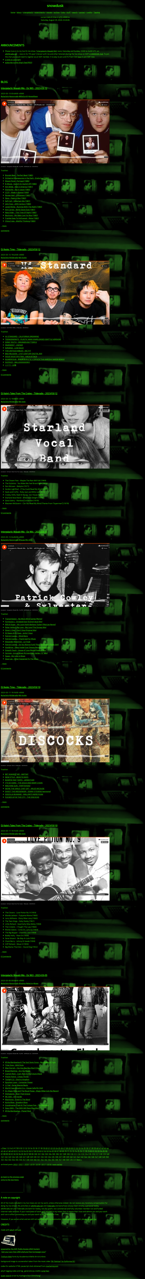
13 (29, 1148)
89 (7, 1153)
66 (55, 1151)
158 (27, 1159)
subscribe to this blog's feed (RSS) (18, 62)
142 (78, 1156)
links (63, 12)
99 (32, 1153)
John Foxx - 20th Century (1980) (18, 203)
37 (90, 1148)
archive (57, 12)
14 (31, 1148)
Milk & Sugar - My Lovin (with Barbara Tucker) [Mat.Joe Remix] (30, 624)
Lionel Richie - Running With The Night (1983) (23, 206)
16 (36, 1148)
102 (42, 1153)
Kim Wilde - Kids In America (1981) (19, 186)
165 (53, 1159)
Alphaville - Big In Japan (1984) (17, 189)
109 (68, 1153)
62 (45, 1151)
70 (66, 1151)
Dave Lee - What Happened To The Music (21, 658)
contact (82, 12)
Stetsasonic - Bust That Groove (17, 1093)
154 (13, 1159)
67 (58, 1151)
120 (107, 1153)
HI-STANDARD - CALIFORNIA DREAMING (22, 336)
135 (53, 1156)
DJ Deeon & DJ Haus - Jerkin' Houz (19, 633)
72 (71, 1151)
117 (97, 1153)
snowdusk (3, 166)
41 (100, 1148)
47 (7, 1151)
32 (77, 1148)
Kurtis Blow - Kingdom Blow (16, 1102)
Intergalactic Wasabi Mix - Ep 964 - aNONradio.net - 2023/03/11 (22, 610)
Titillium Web (6, 1256)
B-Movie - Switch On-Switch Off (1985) (21, 183)
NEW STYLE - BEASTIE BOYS (16, 777)
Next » (79, 1159)
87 (2, 1153)
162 (42, 1159)
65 (53, 1151)
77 (83, 1151)
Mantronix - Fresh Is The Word (17, 1099)
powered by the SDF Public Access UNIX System (23, 1250)
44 (108, 1148)
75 (78, 1151)
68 (60, 1151)
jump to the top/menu (10, 1179)
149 (103, 1156)
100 (35, 1153)
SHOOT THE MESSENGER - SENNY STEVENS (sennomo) (28, 791)
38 (92, 1148)
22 (52, 1148)
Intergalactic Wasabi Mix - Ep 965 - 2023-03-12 (24, 88)
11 (24, 1148)
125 (16, 1156)
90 (9, 1153)
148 (99, 1156)
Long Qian (45, 1270)
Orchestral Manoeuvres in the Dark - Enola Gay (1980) (27, 178)
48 (9, 1151)
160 (35, 1159)
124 (13, 1156)
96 (25, 1153)
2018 (38, 1164)
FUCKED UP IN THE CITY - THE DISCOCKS (22, 797)
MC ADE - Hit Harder (13, 1096)
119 (104, 1153)
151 (2, 1159)
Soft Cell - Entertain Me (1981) (17, 201)
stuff (69, 12)
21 (49, 1148)
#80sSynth (23, 96)
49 (12, 1151)
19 (44, 1148)
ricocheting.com (52, 1266)
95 (22, 1153)
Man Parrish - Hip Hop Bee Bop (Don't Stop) (23, 1068)
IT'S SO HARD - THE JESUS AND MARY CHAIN (24, 782)
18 (41, 1148)
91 (12, 1153)
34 (82, 1148)
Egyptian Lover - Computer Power (19, 1082)
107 (60, 1153)
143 (81, 1156)
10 (21, 1148)
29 (69, 1148)
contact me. (92, 1219)
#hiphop (22, 983)
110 (71, 1153)
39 (95, 1148)
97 (27, 1153)
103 (46, 1153)
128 (27, 1156)
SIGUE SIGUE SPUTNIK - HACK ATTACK (21, 356)
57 (32, 1151)
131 (38, 1156)
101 (39, 1153)
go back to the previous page (12, 1176)
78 (86, 1151)
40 (97, 1148)
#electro (29, 983)
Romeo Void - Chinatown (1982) (17, 195)
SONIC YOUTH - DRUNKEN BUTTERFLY (21, 342)
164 (49, 1159)
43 (105, 1148)
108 (64, 1153)
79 (88, 1151)
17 (39, 1148)
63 (48, 1151)
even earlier (57, 1164)
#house (22, 539)
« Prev (3, 1148)
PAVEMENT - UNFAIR (14, 345)
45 (2, 1151)
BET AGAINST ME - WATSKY (16, 774)
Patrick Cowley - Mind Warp (16, 636)
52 (20, 1151)
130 (35, 1156)
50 (15, 1151)
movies (49, 12)
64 (50, 1151)
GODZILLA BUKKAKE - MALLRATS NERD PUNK (24, 794)
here (79, 56)
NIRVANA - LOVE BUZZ (14, 347)
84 (101, 1151)
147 (96, 1156)
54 (25, 1151)
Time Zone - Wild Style (14, 1065)
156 (20, 1159)
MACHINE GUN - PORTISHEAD (17, 785)
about (19, 12)
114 (86, 1153)
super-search (6, 1275)
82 (96, 1151)
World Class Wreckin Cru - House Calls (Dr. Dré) (24, 1088)
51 (17, 1151)
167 (60, 1159)
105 (53, 1153)
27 (64, 1148)
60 (40, 1151)
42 (102, 1148)
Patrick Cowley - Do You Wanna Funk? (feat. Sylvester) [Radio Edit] (32, 644)
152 (6, 1159)
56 (30, 1151)
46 (4, 1151)
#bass (35, 983)
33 (80, 1148)
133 (45, 1156)
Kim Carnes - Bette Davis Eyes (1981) (20, 209)
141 (74, 1156)
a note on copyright (13, 59)
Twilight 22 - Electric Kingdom (17, 1079)
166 (56, 1159)
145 (89, 1156)
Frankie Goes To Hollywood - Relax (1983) (22, 218)
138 (63, 1156)
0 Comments (6, 374)
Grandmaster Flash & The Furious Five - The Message (27, 1105)
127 (24, 1156)
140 (71, 1156)
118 (100, 1153)
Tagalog (97, 12)
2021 (21, 1164)
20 (46, 1148)
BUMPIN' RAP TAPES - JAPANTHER (19, 780)
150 (107, 1156)
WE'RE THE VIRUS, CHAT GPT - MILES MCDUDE (24, 788)
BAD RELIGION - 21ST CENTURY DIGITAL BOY (23, 353)
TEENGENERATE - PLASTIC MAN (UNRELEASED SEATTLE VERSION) (33, 339)
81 (94, 1151)
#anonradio (14, 96)
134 (49, 1156)
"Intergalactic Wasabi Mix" (46, 51)
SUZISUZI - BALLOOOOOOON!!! (17, 362)
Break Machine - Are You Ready (17, 1070)
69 (63, 1151)
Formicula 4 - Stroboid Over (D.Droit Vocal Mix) (23, 621)
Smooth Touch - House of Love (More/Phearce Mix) (25, 650)
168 (63, 1159)
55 (27, 1151)
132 (42, 1156)
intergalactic (28, 12)
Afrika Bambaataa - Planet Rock (18, 1111)
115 (89, 1153)
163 (45, 1159)
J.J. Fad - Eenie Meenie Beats (16, 1085)
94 (20, 1153)
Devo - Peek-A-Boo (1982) (15, 198)
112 (78, 1153)
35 (85, 1148)
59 (38, 1151)
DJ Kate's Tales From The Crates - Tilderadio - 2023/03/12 (29, 393)
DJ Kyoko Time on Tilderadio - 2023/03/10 (17, 765)
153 (9, 1159)
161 (38, 1159)
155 (16, 1159)
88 (4, 1153)
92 (15, 1153)
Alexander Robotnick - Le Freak (17, 641)
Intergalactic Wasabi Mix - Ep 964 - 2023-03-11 (24, 531)
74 (76, 1151)
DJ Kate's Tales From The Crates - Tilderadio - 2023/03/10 (29, 825)
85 (104, 1151)
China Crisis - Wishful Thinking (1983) (20, 221)
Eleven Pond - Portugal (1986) (17, 181)
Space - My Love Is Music (15, 656)
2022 (15, 1164)
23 (54, 1148)
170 (71, 1159)
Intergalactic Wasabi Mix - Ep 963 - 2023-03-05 (24, 975)
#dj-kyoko (23, 257)
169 (67, 1159)
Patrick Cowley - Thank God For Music (20, 638)
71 (68, 1151)
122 (6, 1156)
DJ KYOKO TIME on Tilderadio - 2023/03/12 (17, 327)
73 (73, 1151)
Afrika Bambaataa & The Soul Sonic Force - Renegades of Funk (30, 1062)
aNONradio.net (11, 53)
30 (72, 1148)
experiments (40, 12)
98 (30, 1153)
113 (82, 1153)
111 (75, 1153)
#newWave (33, 96)
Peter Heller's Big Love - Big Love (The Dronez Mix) (25, 627)
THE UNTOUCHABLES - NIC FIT (18, 350)
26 (62, 1148)
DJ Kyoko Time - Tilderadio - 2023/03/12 (20, 249)
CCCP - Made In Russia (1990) (17, 192)
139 (67, 1156)
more (4, 225)
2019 (32, 1164)
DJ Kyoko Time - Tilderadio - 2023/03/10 (20, 687)
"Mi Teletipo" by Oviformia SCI (63, 1261)
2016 (49, 1164)
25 (59, 1148)
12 (26, 1148)
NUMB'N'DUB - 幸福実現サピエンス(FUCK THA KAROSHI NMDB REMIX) (35, 359)
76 (81, 1151)
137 (60, 1156)
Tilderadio (51, 1205)
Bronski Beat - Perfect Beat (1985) (19, 175)
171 (74, 1159)
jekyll (12, 1229)
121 (2, 1156)
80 (91, 1151)
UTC (60, 17)
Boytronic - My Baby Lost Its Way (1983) (21, 215)
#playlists (5, 96)
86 (106, 1151)
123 (9, 1156)
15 (34, 1148)
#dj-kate (22, 401)
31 (74, 1148)
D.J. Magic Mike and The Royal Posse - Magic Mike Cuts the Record (31, 1090)
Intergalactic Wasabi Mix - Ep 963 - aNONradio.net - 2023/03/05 (22, 1053)
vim (19, 1229)
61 (43, 1151)
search (74, 12)
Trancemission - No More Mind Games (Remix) (23, 618)
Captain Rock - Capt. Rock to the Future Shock (23, 1073)
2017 (43, 1164)
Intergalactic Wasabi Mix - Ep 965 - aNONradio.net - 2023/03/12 (22, 166)
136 (56, 1156)
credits (89, 12)
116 (93, 1153)
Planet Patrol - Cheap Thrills (16, 1076)
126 (20, 1156)
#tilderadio (13, 257)
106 (57, 1153)
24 (57, 1148)
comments (5, 230)
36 (87, 1148)
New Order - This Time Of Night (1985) (21, 212)
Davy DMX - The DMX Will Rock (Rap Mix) (22, 1108)
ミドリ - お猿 (10, 365)
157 (24, 1159)
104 (50, 1153)
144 (85, 1156)
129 (31, 1156)
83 (99, 1151)
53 (22, 1151)
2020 (27, 1164)
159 (31, 1159)
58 (35, 1151)
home (13, 12)
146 (92, 1156)
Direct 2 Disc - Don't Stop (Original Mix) (20, 630)
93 (17, 1153)
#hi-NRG (28, 539)
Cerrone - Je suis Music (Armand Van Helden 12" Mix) (26, 653)
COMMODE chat (96, 53)
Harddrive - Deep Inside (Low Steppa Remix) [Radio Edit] (27, 647)
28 (67, 1148)
